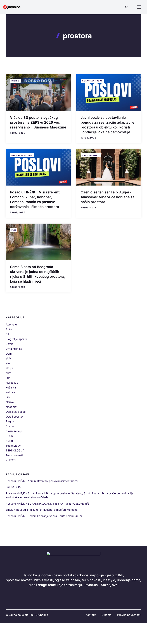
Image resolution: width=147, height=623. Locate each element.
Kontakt (91, 615)
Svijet (9, 440)
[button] (126, 7)
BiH (8, 334)
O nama (106, 615)
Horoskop (12, 382)
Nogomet (11, 407)
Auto (9, 329)
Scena (10, 426)
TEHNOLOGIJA (15, 450)
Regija (10, 421)
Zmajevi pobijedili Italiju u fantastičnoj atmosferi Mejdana (41, 509)
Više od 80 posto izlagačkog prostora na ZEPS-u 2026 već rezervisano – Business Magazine (38, 122)
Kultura (10, 392)
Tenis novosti (91, 155)
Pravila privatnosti (129, 615)
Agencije (11, 324)
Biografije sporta (16, 339)
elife (8, 373)
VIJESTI (11, 460)
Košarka (11, 387)
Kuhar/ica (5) (14, 487)
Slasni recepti (14, 431)
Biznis (15, 81)
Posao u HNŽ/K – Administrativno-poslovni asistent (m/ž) (42, 481)
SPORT (10, 436)
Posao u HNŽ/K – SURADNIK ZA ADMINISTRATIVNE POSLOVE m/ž (47, 503)
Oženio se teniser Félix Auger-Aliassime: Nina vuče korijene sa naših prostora (107, 197)
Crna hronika (14, 348)
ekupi (9, 368)
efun (8, 363)
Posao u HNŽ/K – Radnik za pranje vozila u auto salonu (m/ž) (44, 516)
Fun (13, 230)
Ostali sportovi (15, 416)
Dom (9, 353)
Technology (13, 445)
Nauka (10, 402)
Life (8, 397)
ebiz (8, 358)
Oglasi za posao (92, 81)
